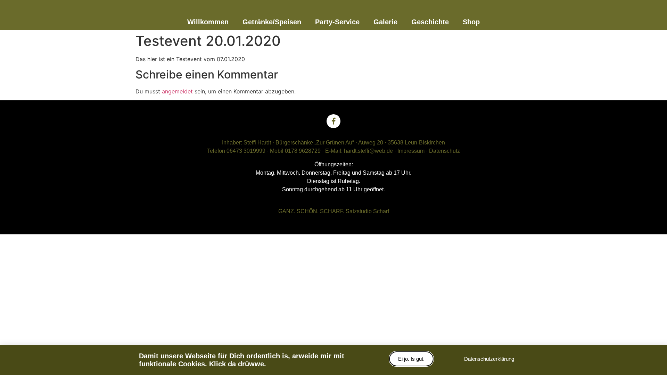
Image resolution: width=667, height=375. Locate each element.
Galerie (385, 22)
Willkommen (208, 22)
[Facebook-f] (333, 121)
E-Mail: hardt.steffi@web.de (359, 151)
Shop (471, 22)
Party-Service (337, 22)
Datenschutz (444, 151)
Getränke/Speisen (271, 22)
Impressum (411, 151)
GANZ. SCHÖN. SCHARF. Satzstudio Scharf (333, 211)
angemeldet (177, 91)
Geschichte (430, 22)
